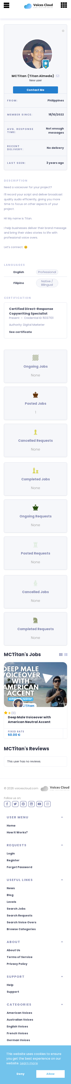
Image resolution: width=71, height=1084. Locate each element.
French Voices (17, 1033)
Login (11, 853)
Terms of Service (20, 957)
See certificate (20, 332)
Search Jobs (16, 909)
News (11, 888)
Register (13, 860)
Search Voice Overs (21, 922)
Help (10, 985)
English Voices (17, 1026)
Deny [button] (20, 1074)
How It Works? (17, 832)
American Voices (19, 1013)
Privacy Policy (17, 964)
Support (13, 992)
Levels (11, 902)
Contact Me (35, 90)
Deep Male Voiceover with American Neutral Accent (29, 719)
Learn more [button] (29, 1063)
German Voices (18, 1040)
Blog (10, 895)
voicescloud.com (26, 788)
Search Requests (19, 915)
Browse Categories (21, 929)
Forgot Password (19, 867)
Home (11, 826)
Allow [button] (50, 1074)
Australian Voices (20, 1020)
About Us (13, 950)
